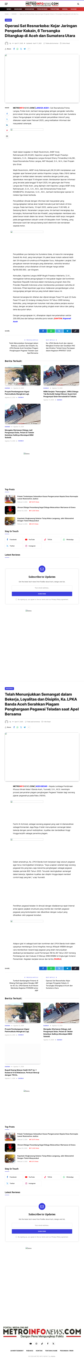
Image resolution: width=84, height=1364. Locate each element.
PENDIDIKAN (42, 9)
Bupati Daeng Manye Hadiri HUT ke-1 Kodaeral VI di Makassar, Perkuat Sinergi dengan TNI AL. (22, 1072)
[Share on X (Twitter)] (21, 49)
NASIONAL (9, 688)
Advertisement (17, 1351)
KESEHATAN (29, 9)
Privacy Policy (56, 599)
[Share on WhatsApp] (17, 49)
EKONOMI (18, 9)
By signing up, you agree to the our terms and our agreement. (43, 599)
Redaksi (29, 1351)
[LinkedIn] (7, 125)
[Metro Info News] (42, 3)
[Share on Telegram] (24, 49)
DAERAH (7, 388)
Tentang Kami (51, 1351)
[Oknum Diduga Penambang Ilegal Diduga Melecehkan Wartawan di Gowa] (10, 510)
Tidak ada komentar (52, 43)
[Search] (78, 3)
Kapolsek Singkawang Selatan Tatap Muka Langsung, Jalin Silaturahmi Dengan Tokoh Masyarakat (45, 519)
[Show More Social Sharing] (29, 49)
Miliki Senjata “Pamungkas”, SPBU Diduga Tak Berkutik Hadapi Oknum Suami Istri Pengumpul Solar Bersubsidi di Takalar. (60, 394)
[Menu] (6, 3)
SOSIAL (65, 9)
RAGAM (74, 9)
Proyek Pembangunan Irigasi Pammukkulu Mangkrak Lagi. (17, 392)
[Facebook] (7, 114)
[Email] (7, 136)
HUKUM (8, 20)
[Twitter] (7, 119)
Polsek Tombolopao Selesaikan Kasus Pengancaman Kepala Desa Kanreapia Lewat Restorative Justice (47, 497)
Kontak (39, 1351)
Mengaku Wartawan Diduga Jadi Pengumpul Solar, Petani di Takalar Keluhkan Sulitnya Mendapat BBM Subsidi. (19, 434)
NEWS (9, 9)
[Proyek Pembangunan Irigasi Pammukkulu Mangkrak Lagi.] (23, 375)
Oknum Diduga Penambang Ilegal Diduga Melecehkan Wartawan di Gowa (46, 507)
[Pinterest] (7, 130)
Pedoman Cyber (67, 1351)
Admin (53, 1356)
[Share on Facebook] (14, 49)
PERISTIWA (55, 9)
